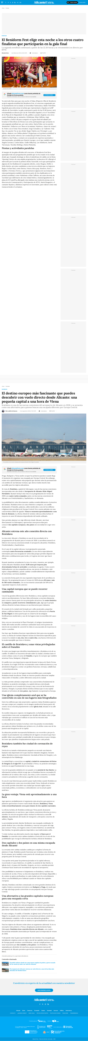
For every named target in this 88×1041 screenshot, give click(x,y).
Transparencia (74, 1013)
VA (17, 2)
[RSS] (15, 2)
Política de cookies (55, 1013)
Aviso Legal (32, 1013)
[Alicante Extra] (44, 1001)
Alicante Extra (5, 53)
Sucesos (56, 1010)
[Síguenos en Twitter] (10, 2)
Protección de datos (42, 1013)
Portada (4, 35)
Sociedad (4, 389)
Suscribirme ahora (44, 990)
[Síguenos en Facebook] (8, 2)
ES (20, 2)
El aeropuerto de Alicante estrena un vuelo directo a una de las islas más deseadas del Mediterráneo (32, 969)
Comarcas (29, 1010)
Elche (23, 1010)
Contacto (12, 1013)
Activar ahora (48, 95)
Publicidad (65, 1013)
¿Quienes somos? (22, 1013)
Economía (36, 1010)
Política (62, 1010)
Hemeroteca (69, 1010)
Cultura (43, 1010)
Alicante (18, 1010)
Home (3, 8)
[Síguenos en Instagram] (13, 2)
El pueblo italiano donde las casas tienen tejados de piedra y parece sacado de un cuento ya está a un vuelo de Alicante (32, 963)
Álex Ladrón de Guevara (11, 411)
